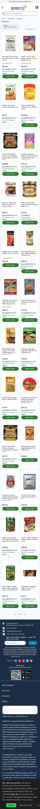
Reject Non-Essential (25, 805)
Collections (10, 18)
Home (3, 18)
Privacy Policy (27, 800)
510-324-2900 (11, 628)
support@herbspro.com (14, 631)
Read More (17, 748)
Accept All (11, 805)
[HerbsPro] (19, 7)
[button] (37, 7)
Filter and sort (12, 27)
